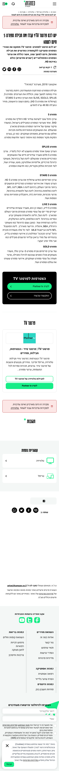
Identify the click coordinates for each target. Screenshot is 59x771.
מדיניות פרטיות (46, 658)
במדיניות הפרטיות (30, 760)
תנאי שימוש (47, 648)
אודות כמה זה (47, 637)
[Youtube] (22, 620)
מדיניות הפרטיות (46, 593)
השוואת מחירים (45, 632)
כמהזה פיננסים (46, 684)
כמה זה (53, 12)
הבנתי (9, 764)
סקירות (23, 12)
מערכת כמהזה (50, 71)
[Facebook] (28, 510)
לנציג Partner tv (41, 286)
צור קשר (49, 642)
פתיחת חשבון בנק (45, 689)
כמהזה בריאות (16, 632)
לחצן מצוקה (18, 650)
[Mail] (35, 510)
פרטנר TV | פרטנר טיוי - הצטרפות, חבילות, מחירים (30, 351)
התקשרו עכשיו (41, 296)
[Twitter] (21, 510)
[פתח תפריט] (54, 4)
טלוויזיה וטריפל (42, 12)
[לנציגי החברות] (13, 4)
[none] (29, 338)
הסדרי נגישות (47, 653)
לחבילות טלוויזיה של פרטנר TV (29, 378)
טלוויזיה (31, 12)
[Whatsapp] (14, 510)
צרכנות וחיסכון (16, 655)
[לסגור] (7, 746)
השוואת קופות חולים (13, 637)
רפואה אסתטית (46, 674)
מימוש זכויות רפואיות (17, 644)
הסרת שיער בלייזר (44, 679)
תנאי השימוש (24, 725)
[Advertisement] (29, 550)
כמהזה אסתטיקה (45, 669)
